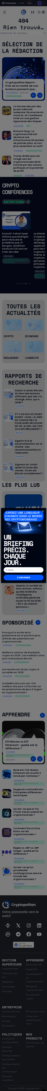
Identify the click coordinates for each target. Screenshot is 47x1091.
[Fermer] (42, 511)
